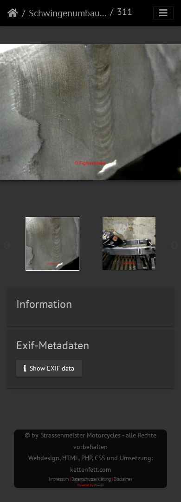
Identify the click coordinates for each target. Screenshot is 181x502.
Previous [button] (7, 245)
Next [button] (174, 245)
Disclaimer (123, 479)
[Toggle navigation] (163, 13)
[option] (52, 243)
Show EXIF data (51, 368)
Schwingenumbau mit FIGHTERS (67, 13)
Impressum (59, 479)
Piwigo (99, 485)
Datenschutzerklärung (91, 479)
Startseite (12, 13)
